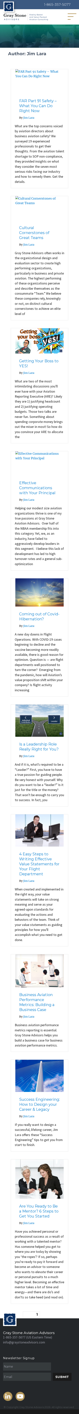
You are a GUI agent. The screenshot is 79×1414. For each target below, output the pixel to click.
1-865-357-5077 (57, 4)
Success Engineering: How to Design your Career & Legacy (39, 1104)
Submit (62, 1377)
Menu (73, 16)
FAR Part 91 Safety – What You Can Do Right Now (38, 106)
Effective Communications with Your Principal (37, 488)
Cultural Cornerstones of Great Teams (34, 232)
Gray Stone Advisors (31, 1407)
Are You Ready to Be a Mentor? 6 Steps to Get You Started (38, 1211)
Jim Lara (28, 117)
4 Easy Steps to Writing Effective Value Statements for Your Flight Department (39, 864)
